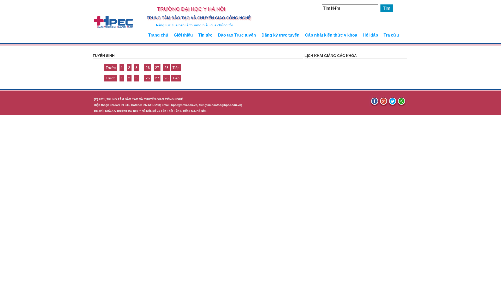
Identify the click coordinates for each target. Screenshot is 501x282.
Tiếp (176, 68)
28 (166, 68)
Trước (111, 68)
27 (157, 68)
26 (148, 68)
